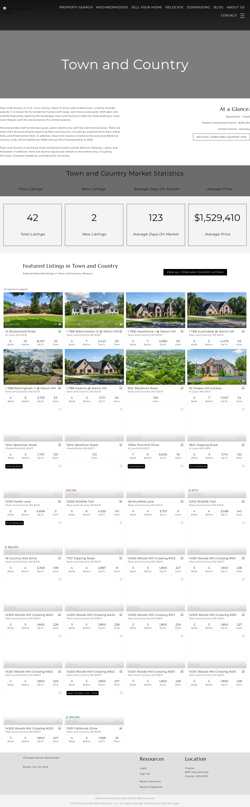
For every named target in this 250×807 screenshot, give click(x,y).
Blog (218, 7)
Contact (229, 15)
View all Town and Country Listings (195, 272)
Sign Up (145, 773)
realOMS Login (170, 803)
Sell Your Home (146, 7)
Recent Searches (150, 781)
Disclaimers (151, 803)
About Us (236, 7)
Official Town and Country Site (221, 136)
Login (143, 768)
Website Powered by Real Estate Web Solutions (125, 798)
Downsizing (198, 7)
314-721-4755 (40, 767)
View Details (33, 310)
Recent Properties (151, 787)
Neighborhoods (112, 7)
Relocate (174, 7)
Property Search (76, 7)
